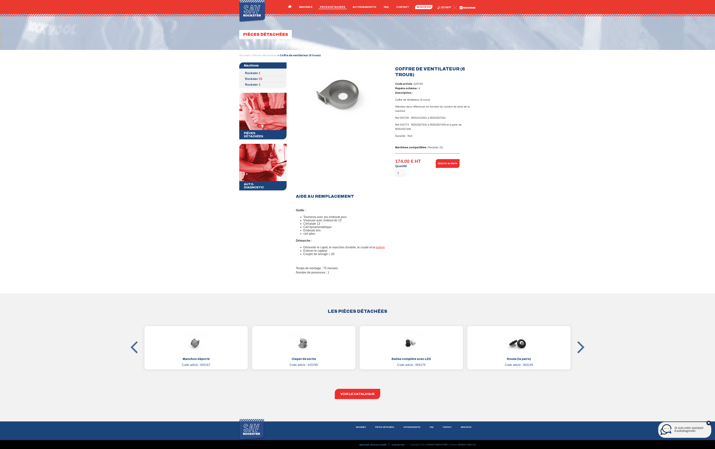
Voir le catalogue (357, 394)
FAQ (386, 7)
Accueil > (245, 55)
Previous (139, 336)
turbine (380, 247)
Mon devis (424, 7)
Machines (305, 7)
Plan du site (398, 445)
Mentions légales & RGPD (373, 445)
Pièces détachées (332, 7)
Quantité (401, 166)
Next (575, 336)
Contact (402, 7)
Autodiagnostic (364, 7)
